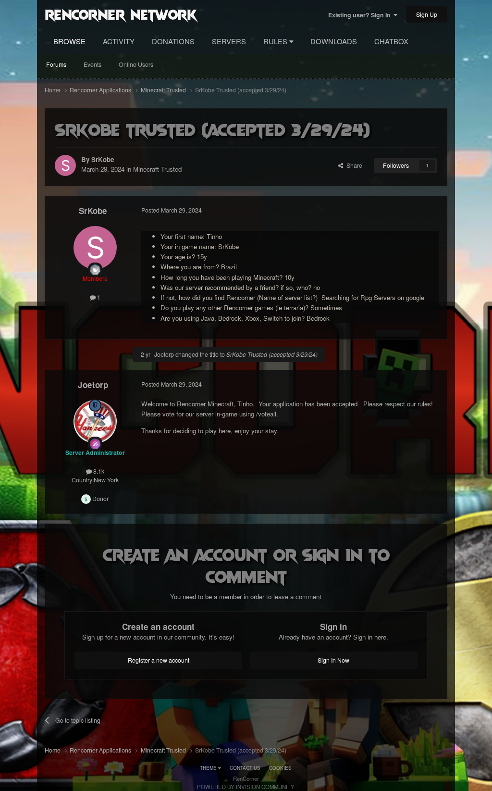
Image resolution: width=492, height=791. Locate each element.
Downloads (333, 41)
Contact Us (245, 768)
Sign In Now (333, 660)
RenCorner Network (121, 14)
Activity (119, 41)
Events (92, 64)
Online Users (136, 64)
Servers (229, 41)
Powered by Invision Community (246, 787)
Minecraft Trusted (157, 169)
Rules (276, 41)
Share (353, 165)
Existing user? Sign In (361, 15)
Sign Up (426, 14)
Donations (173, 41)
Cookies (280, 768)
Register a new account (158, 660)
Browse (69, 41)
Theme (209, 768)
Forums (56, 64)
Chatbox (391, 41)
